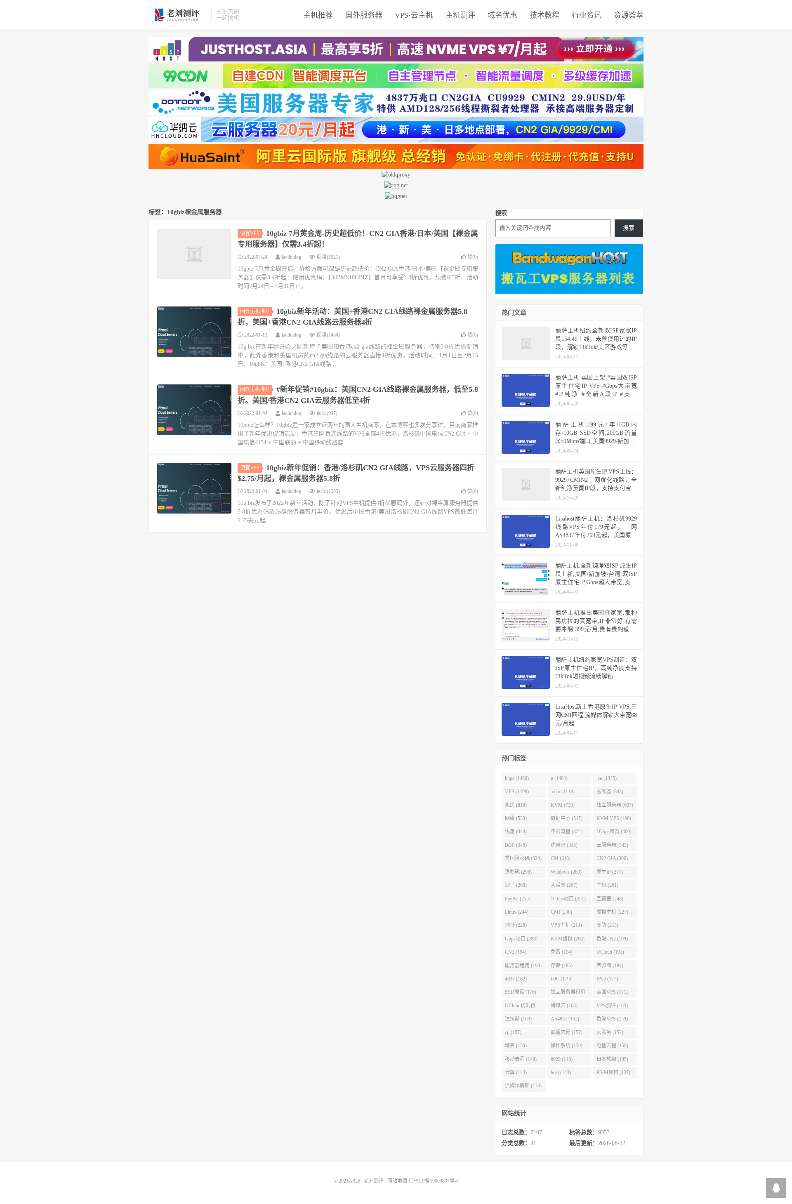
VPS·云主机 (414, 15)
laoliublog (291, 257)
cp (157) (513, 1032)
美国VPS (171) (612, 992)
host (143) (561, 1072)
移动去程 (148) (521, 1059)
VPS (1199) (517, 791)
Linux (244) (516, 912)
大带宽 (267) (564, 885)
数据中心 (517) (566, 818)
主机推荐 (318, 15)
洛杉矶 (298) (518, 872)
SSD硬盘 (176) (520, 992)
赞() (472, 257)
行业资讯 (586, 15)
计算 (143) (516, 1072)
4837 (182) (516, 979)
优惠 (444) (516, 831)
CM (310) (560, 858)
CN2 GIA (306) (612, 858)
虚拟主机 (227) (612, 912)
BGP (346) (516, 845)
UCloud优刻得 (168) (520, 1007)
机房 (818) (516, 805)
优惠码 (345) (564, 845)
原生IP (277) (609, 872)
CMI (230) (561, 912)
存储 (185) (562, 965)
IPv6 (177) (607, 979)
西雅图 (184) (609, 965)
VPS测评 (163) (612, 1005)
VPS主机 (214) (566, 925)
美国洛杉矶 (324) (523, 858)
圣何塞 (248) (609, 899)
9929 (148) (562, 1059)
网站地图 (397, 1181)
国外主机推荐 (255, 311)
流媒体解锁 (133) (523, 1086)
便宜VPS (249, 233)
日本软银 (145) (612, 1059)
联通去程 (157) (566, 1032)
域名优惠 (502, 15)
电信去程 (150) (612, 1045)
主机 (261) (607, 885)
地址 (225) (516, 925)
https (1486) (517, 778)
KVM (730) (563, 805)
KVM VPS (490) (613, 818)
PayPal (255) (517, 899)
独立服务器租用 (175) (568, 993)
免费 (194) (562, 952)
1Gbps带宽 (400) (614, 831)
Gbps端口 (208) (521, 939)
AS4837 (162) (565, 1019)
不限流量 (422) (566, 831)
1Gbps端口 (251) (568, 899)
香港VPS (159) (612, 1019)
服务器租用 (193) (523, 965)
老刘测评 (177, 14)
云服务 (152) (609, 1032)
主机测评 (460, 15)
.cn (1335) (606, 778)
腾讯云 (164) (564, 1005)
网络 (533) (516, 818)
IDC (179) (561, 979)
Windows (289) (566, 872)
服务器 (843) (609, 791)
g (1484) (559, 778)
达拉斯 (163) (518, 1019)
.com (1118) (563, 791)
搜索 (501, 213)
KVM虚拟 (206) (568, 939)
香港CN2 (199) (612, 939)
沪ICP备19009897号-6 (435, 1181)
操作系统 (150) (566, 1045)
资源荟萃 (629, 15)
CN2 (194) (515, 952)
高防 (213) (607, 925)
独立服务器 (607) (614, 805)
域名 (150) (516, 1045)
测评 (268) (516, 885)
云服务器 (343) (612, 845)
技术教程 (544, 15)
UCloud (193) (610, 952)
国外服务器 (363, 15)
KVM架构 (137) (613, 1072)
